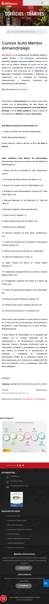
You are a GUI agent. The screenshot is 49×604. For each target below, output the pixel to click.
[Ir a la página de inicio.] (9, 3)
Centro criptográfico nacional (19, 538)
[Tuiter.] (23, 465)
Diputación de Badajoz (16, 548)
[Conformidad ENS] (16, 499)
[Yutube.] (20, 465)
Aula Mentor (23, 89)
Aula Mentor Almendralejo (33, 399)
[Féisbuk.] (17, 465)
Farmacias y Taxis (14, 516)
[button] (3, 598)
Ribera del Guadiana (15, 525)
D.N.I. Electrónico (14, 534)
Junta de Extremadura (16, 543)
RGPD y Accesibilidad (25, 600)
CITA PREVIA (23, 586)
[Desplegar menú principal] (46, 3)
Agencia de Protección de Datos (20, 529)
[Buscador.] (42, 2)
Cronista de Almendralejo (17, 520)
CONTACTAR (24, 568)
